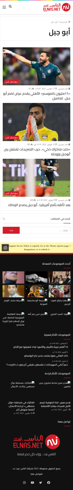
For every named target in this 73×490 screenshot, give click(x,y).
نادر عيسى (63, 89)
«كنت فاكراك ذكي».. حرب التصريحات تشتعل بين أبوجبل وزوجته (37, 151)
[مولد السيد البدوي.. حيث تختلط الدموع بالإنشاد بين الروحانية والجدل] (59, 318)
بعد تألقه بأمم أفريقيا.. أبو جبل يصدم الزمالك (39, 205)
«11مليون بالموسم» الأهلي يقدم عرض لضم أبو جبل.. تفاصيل (36, 95)
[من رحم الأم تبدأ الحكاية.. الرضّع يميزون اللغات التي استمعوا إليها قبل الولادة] (36, 318)
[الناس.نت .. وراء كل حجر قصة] (56, 7)
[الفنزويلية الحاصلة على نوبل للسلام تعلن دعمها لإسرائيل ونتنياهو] (13, 319)
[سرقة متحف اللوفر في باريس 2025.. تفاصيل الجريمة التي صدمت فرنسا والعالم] (13, 305)
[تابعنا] (5, 247)
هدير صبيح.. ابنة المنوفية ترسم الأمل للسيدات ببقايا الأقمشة (55, 404)
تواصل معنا (64, 421)
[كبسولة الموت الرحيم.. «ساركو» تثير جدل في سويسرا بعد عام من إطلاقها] (59, 305)
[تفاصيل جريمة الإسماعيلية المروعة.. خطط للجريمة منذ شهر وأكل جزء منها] (36, 305)
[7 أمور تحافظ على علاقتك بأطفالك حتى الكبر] (36, 277)
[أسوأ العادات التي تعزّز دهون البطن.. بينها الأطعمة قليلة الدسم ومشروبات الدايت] (13, 277)
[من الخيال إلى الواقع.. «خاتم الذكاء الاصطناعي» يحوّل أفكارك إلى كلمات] (59, 291)
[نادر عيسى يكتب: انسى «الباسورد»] (13, 291)
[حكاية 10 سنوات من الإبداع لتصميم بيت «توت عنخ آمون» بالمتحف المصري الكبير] (36, 291)
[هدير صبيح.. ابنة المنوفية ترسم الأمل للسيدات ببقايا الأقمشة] (54, 390)
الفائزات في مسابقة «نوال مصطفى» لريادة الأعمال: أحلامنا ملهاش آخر (21, 406)
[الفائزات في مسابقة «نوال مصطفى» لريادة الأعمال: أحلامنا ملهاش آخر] (18, 390)
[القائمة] (4, 8)
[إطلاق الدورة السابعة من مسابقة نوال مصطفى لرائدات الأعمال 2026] (59, 277)
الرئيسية (63, 22)
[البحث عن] (10, 8)
